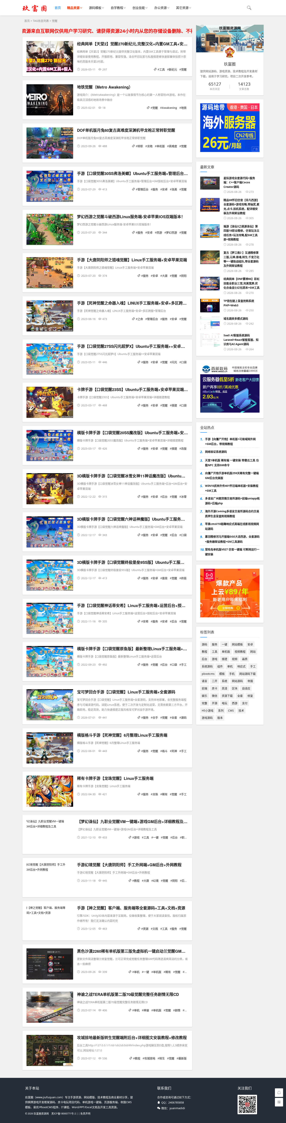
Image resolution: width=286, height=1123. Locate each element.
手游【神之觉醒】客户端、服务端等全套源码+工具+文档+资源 (131, 908)
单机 (136, 972)
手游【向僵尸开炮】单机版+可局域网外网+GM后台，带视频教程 (230, 441)
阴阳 (184, 276)
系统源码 (207, 666)
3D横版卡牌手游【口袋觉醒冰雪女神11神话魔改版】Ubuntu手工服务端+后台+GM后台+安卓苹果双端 (165, 476)
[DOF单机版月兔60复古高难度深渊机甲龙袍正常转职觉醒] (49, 143)
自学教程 (117, 8)
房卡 (214, 688)
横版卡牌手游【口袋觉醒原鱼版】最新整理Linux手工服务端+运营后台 (138, 648)
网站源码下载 (247, 674)
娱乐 (204, 696)
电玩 (224, 703)
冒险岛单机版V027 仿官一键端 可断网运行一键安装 (232, 551)
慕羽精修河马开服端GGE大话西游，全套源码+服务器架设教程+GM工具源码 (232, 539)
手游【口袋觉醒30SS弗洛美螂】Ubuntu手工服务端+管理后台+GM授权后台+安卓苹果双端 (155, 173)
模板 (222, 674)
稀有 (165, 794)
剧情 (177, 1010)
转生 (162, 1058)
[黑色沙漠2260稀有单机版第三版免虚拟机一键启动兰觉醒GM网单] (49, 964)
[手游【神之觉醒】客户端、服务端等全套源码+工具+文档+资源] (49, 910)
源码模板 (95, 8)
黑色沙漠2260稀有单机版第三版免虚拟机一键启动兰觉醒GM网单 (133, 951)
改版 (184, 448)
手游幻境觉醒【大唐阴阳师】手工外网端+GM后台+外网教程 (129, 864)
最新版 (182, 1058)
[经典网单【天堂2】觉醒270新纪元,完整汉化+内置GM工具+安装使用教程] (49, 57)
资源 (145, 929)
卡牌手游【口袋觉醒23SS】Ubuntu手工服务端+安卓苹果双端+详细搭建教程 (143, 389)
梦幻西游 (171, 232)
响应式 (241, 666)
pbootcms (208, 674)
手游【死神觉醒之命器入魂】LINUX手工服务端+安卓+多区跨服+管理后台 (140, 303)
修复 (250, 696)
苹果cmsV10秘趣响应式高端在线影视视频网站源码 (232, 526)
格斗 (165, 751)
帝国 (250, 681)
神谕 (146, 1010)
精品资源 (73, 8)
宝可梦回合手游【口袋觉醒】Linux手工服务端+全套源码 (126, 692)
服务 (155, 189)
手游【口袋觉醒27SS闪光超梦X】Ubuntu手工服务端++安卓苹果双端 (137, 346)
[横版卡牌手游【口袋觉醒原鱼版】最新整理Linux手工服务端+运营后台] (49, 662)
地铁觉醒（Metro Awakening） (105, 87)
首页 (58, 8)
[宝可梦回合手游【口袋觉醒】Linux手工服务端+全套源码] (49, 705)
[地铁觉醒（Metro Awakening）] (49, 100)
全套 (174, 717)
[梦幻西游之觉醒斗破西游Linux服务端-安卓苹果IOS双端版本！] (49, 230)
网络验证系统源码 (216, 451)
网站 (253, 651)
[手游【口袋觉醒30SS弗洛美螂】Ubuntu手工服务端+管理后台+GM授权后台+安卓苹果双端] (49, 187)
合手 (155, 717)
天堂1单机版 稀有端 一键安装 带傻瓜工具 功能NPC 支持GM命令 (232, 462)
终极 (184, 578)
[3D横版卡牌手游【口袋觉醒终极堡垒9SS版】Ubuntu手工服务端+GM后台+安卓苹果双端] (49, 576)
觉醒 (184, 69)
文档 (155, 929)
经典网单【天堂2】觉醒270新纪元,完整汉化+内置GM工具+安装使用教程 (140, 44)
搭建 (174, 405)
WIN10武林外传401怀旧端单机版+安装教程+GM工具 (231, 488)
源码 (184, 717)
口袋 (184, 362)
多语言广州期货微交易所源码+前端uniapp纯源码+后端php (232, 500)
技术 (241, 710)
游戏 (136, 837)
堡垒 (165, 578)
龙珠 (155, 794)
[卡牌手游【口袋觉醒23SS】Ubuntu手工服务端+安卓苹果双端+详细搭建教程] (49, 403)
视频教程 (240, 651)
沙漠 (187, 972)
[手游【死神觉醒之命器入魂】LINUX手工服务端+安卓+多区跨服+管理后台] (49, 316)
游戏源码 (207, 718)
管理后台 (143, 189)
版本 (220, 718)
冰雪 (184, 496)
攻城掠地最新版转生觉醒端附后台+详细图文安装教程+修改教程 (132, 1037)
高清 (224, 688)
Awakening (169, 108)
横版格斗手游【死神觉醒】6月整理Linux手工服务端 (122, 735)
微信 (214, 696)
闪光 (174, 362)
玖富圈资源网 (41, 1113)
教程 (136, 880)
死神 (174, 751)
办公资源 (160, 8)
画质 (244, 659)
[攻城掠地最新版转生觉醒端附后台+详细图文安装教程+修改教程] (49, 1051)
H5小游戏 (207, 710)
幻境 (156, 880)
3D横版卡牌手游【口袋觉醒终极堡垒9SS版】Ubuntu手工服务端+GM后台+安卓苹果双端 (153, 562)
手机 (232, 674)
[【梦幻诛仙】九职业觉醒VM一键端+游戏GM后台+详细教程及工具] (49, 824)
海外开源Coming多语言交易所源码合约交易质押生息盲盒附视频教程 (232, 513)
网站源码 (237, 681)
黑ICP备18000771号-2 (63, 1113)
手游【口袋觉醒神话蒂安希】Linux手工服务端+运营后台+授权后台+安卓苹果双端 (148, 605)
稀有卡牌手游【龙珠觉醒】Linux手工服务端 (115, 778)
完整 (187, 1010)
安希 (145, 621)
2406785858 (176, 1102)
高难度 (173, 146)
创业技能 (138, 8)
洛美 (174, 189)
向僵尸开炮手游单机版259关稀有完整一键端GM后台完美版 (232, 475)
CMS (231, 710)
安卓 (165, 189)
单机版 (161, 146)
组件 (220, 666)
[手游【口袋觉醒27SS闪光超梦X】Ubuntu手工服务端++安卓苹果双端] (49, 360)
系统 (224, 681)
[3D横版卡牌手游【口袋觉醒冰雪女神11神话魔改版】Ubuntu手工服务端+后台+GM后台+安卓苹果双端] (49, 489)
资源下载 (227, 696)
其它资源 (182, 8)
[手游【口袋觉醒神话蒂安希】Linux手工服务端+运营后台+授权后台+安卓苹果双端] (49, 619)
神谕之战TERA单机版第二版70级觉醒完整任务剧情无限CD (128, 994)
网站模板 (237, 644)
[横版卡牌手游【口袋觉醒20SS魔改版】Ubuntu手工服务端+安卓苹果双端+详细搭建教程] (49, 446)
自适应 (246, 688)
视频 (234, 659)
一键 (156, 837)
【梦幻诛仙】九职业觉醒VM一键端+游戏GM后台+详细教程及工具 (134, 821)
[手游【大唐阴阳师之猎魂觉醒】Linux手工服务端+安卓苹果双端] (49, 273)
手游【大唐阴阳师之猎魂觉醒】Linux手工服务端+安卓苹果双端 (132, 260)
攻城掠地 (149, 1058)
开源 (214, 703)
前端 (204, 688)
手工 (184, 664)
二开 (214, 681)
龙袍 (150, 146)
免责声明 (85, 1113)
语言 (204, 681)
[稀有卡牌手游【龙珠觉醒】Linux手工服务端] (49, 792)
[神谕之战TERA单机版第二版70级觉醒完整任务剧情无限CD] (49, 1008)
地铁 (184, 108)
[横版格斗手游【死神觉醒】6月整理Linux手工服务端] (49, 748)
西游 (159, 232)
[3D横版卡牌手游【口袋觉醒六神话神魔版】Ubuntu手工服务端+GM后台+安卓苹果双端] (49, 532)
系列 (221, 710)
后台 (165, 496)
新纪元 (173, 69)
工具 (162, 69)
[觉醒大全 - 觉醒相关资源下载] (34, 12)
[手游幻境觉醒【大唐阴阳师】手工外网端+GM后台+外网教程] (49, 867)
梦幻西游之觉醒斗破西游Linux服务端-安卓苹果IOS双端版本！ (131, 216)
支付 (244, 703)
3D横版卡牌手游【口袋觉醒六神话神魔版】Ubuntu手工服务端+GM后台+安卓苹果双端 (152, 519)
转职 (140, 146)
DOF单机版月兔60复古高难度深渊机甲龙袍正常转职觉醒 (126, 130)
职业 (184, 837)
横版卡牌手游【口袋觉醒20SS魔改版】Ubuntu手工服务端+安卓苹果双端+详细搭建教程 (153, 432)
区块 (234, 688)
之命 (140, 319)
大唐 (165, 276)
